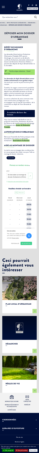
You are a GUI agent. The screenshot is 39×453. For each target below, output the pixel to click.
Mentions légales (19, 442)
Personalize (33, 450)
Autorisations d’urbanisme (21, 140)
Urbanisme (3, 25)
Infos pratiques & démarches (16, 23)
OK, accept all (8, 450)
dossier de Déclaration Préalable (17, 126)
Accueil (2, 23)
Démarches (31, 23)
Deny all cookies (22, 450)
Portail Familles (32, 8)
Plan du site (19, 437)
